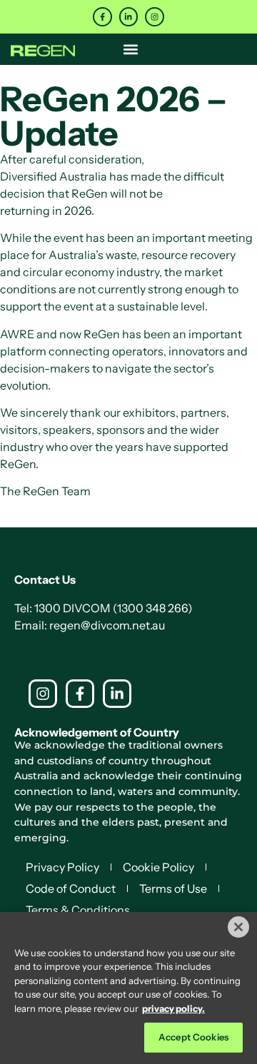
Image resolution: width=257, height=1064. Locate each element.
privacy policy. (173, 1008)
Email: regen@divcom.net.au (89, 625)
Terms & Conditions (78, 910)
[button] (131, 49)
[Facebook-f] (102, 16)
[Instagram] (154, 16)
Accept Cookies (193, 1037)
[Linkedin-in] (128, 16)
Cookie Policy (158, 867)
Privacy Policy (62, 867)
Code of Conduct (71, 888)
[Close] (238, 927)
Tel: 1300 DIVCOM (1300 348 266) (103, 608)
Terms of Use (173, 888)
